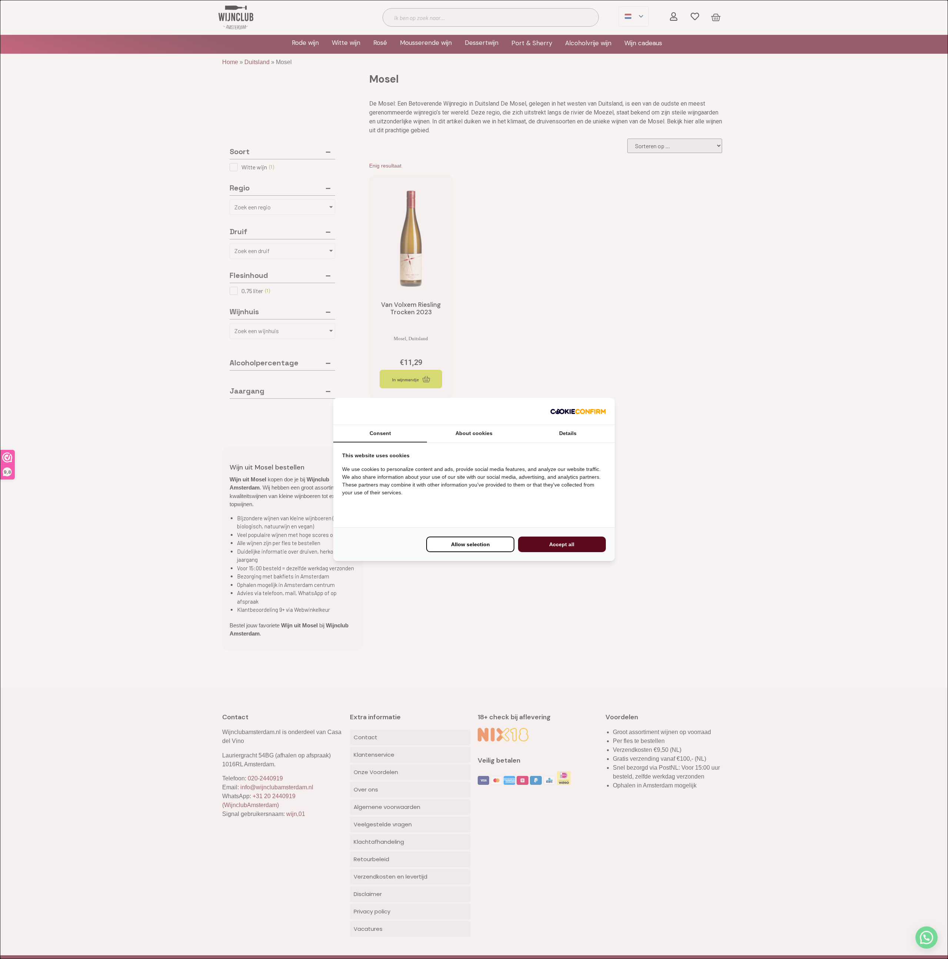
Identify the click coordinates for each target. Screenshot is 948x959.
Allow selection (470, 544)
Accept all (561, 544)
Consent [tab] (380, 433)
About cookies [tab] (474, 433)
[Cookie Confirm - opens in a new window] (578, 411)
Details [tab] (568, 433)
